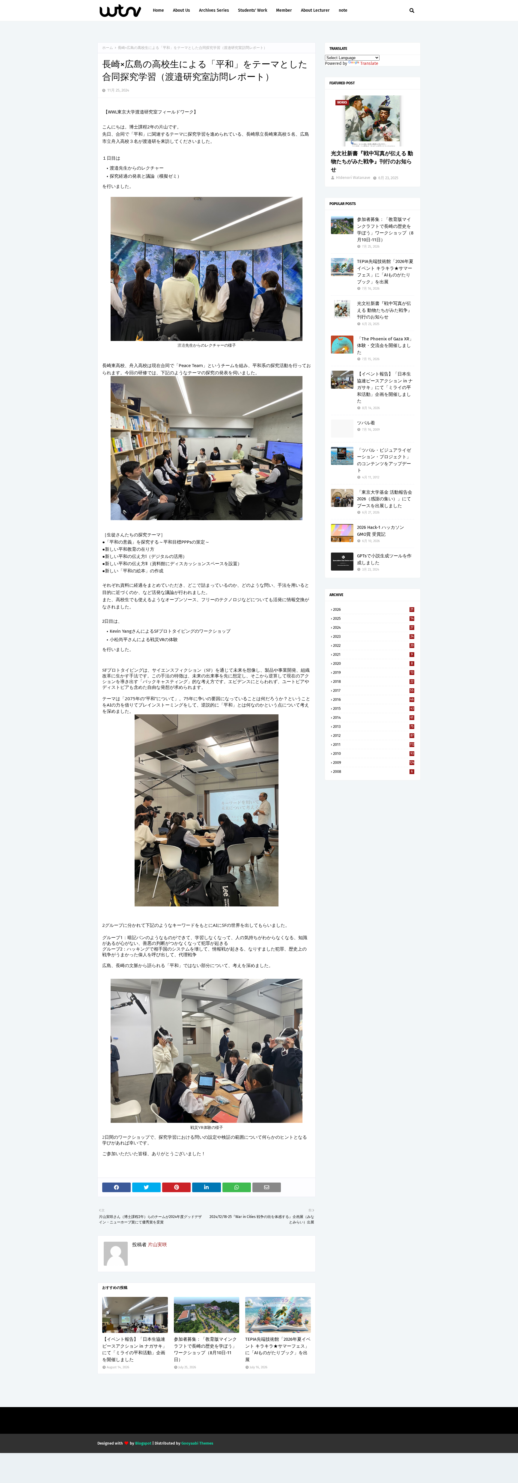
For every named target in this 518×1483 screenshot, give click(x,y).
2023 (373, 636)
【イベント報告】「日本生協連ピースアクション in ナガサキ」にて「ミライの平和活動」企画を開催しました (134, 1349)
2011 (373, 744)
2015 (373, 708)
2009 (373, 762)
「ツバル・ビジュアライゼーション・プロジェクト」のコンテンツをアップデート (384, 460)
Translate (369, 63)
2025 (373, 618)
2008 (373, 771)
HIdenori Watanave (353, 177)
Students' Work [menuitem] (252, 10)
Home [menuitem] (158, 10)
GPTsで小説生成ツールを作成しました (384, 559)
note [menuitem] (343, 10)
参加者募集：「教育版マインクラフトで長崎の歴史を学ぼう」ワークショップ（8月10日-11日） (205, 1349)
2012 (373, 735)
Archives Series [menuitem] (214, 10)
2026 (373, 609)
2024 (373, 627)
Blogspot (143, 1443)
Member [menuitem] (284, 10)
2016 (373, 699)
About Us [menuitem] (181, 10)
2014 (373, 717)
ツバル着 (366, 423)
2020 (373, 663)
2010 (373, 753)
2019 (373, 672)
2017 (373, 690)
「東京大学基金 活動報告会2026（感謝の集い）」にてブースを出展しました (384, 499)
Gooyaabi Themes (197, 1443)
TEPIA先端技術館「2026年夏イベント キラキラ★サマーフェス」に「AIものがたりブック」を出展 (278, 1349)
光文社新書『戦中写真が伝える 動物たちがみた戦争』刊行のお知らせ (372, 161)
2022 (373, 645)
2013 (373, 726)
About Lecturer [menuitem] (315, 10)
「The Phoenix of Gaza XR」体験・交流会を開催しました (385, 345)
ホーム (107, 48)
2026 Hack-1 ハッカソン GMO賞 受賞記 (380, 531)
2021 (373, 654)
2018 (373, 681)
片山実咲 (157, 1244)
